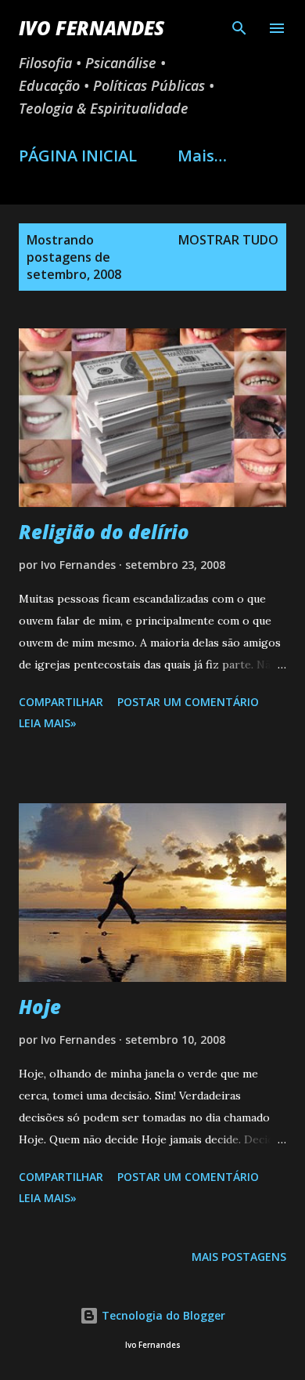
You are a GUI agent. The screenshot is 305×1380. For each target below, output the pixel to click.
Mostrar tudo (228, 239)
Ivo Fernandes (91, 28)
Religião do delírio (104, 532)
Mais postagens (239, 1256)
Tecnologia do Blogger (162, 1315)
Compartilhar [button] (61, 701)
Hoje (40, 1007)
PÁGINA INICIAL (78, 155)
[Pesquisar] (239, 28)
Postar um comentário (188, 701)
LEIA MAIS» (48, 722)
